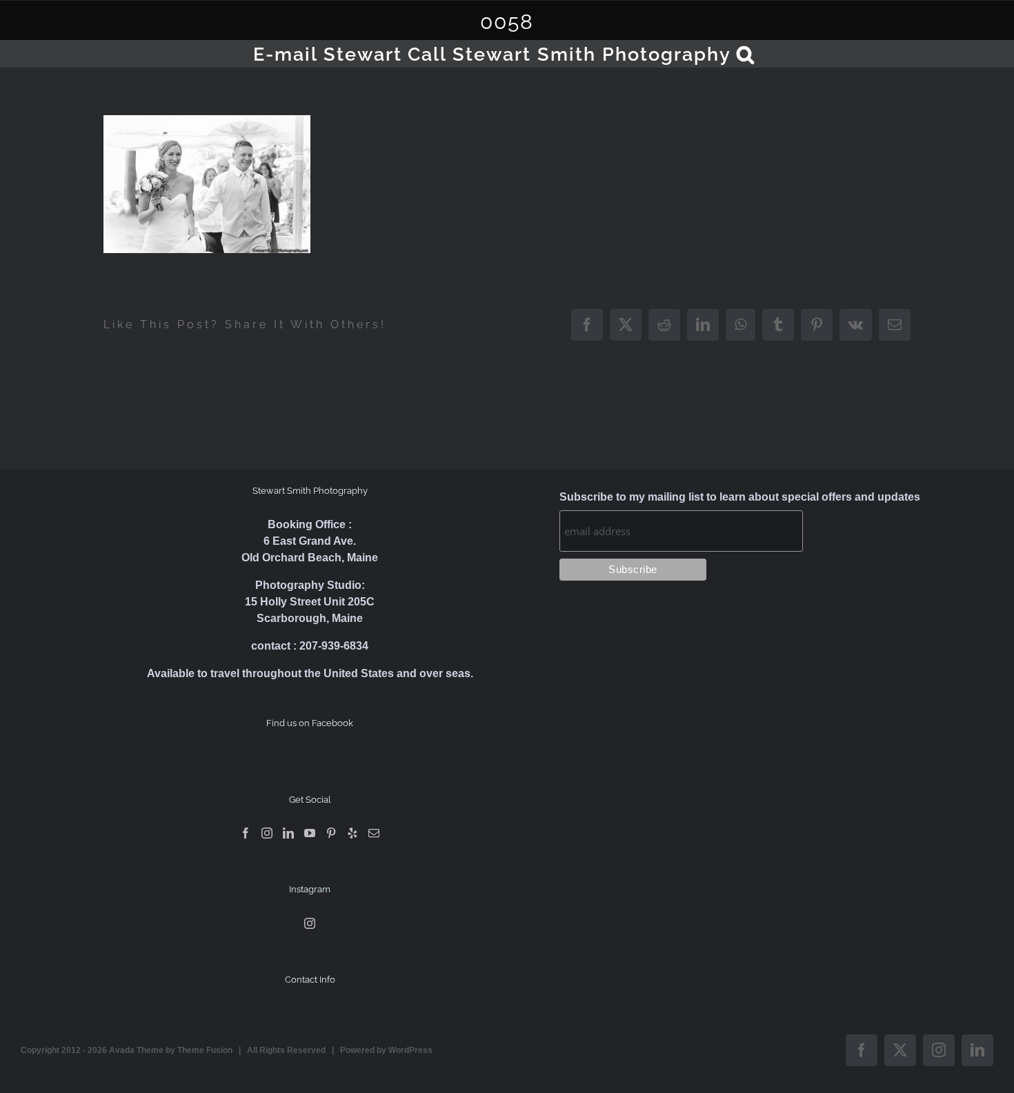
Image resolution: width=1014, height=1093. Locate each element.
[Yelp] (352, 833)
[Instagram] (266, 833)
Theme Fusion (204, 1050)
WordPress (410, 1050)
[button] (746, 54)
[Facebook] (245, 833)
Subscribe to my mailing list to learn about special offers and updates (739, 497)
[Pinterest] (331, 833)
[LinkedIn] (288, 833)
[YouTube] (309, 833)
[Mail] (373, 833)
